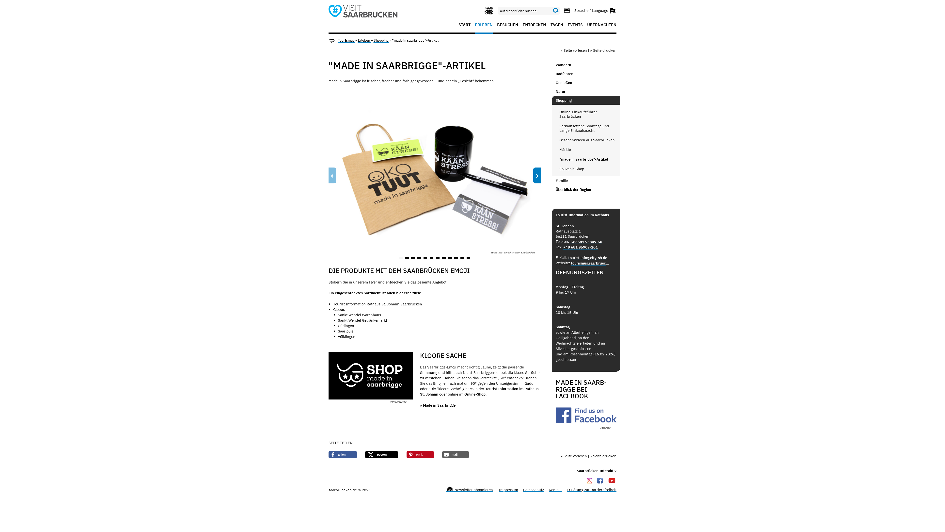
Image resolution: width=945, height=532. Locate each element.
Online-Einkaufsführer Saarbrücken (578, 114)
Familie (562, 180)
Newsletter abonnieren (473, 489)
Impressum (508, 490)
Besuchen (507, 25)
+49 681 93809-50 (586, 241)
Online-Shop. (475, 394)
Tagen (557, 25)
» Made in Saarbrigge (438, 405)
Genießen (564, 82)
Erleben (484, 25)
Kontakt (555, 490)
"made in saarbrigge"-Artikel (583, 159)
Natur (561, 91)
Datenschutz (533, 490)
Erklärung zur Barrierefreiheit (591, 490)
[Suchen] (556, 11)
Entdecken (534, 25)
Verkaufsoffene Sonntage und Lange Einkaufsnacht (584, 128)
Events (575, 25)
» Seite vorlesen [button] (574, 50)
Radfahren (564, 73)
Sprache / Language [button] (591, 10)
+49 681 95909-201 (580, 247)
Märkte (565, 149)
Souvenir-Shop (571, 168)
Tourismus (346, 40)
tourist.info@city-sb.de (587, 257)
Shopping (381, 40)
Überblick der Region (573, 189)
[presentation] (332, 175)
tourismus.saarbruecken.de (591, 263)
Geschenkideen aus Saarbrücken (587, 140)
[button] (401, 258)
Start (464, 25)
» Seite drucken (603, 50)
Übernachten (601, 25)
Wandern (563, 65)
